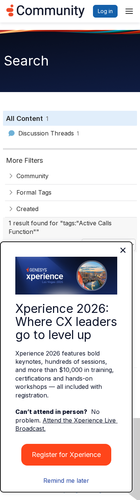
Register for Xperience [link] (66, 454)
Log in (105, 11)
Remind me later (66, 480)
